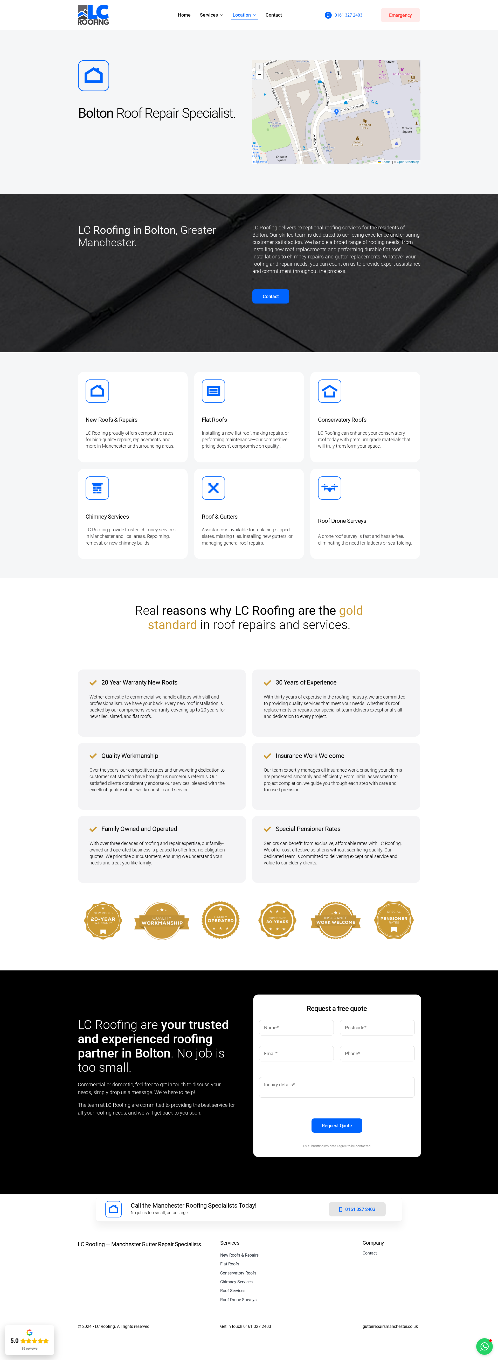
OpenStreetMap (408, 161)
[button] (336, 112)
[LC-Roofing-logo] (93, 7)
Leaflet (386, 161)
